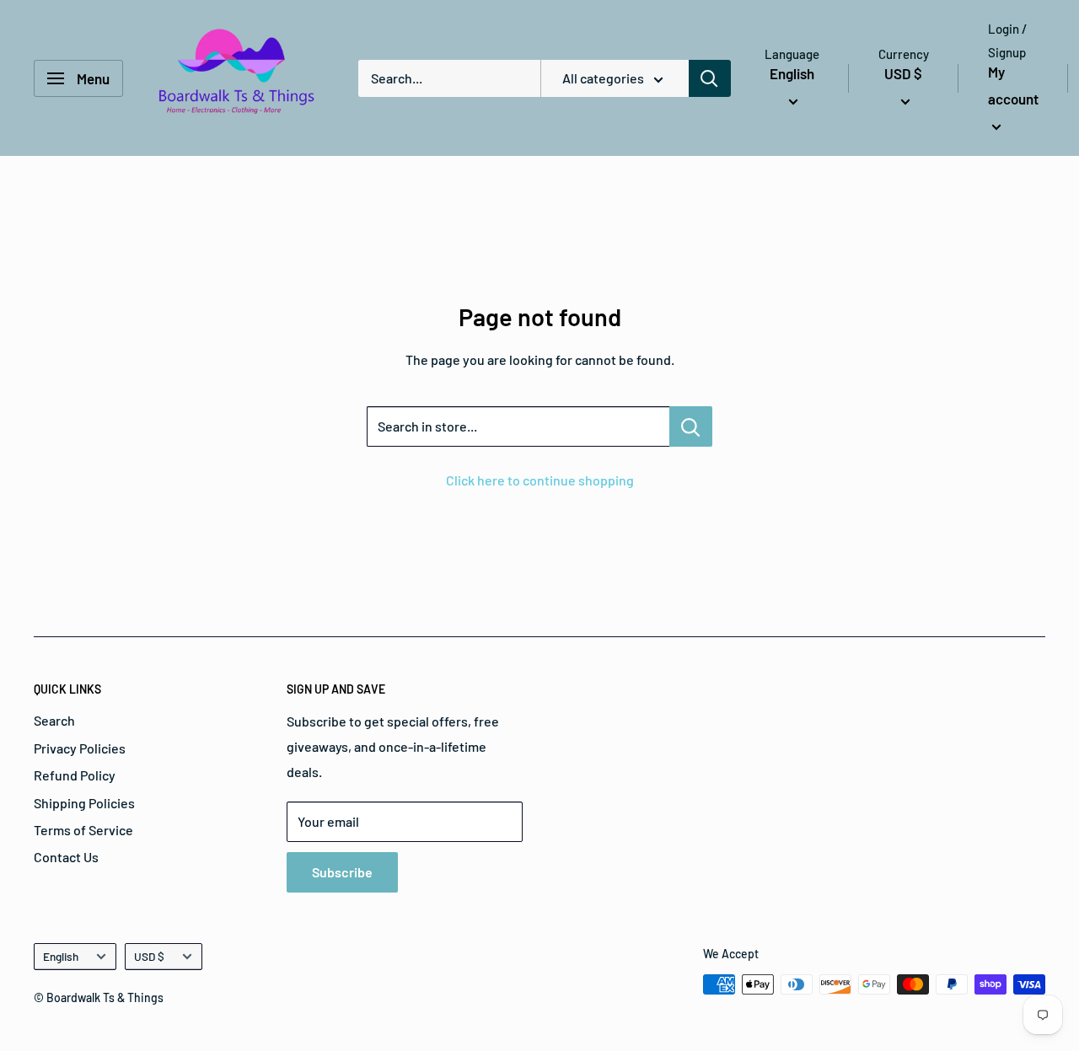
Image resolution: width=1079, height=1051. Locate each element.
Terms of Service (83, 830)
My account (1013, 85)
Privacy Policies (80, 748)
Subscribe (342, 872)
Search (54, 720)
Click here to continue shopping (540, 480)
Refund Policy (74, 775)
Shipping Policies (84, 803)
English (60, 956)
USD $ (149, 956)
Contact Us (66, 857)
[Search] (710, 78)
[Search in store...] (690, 426)
